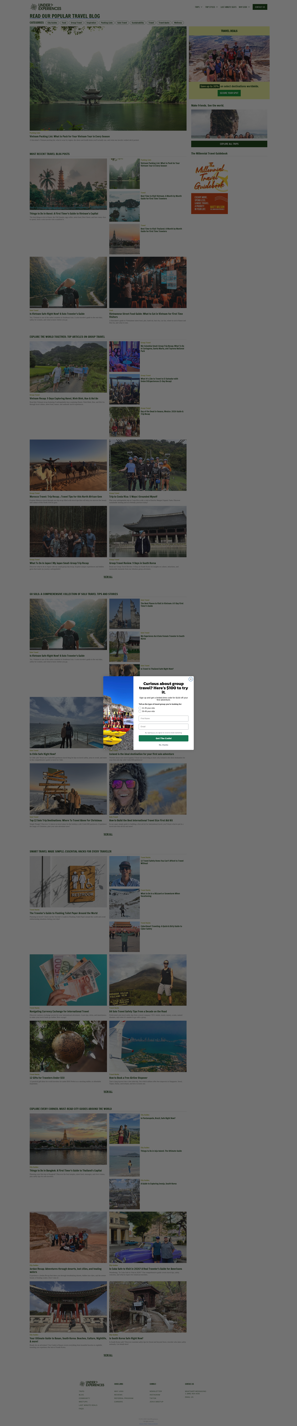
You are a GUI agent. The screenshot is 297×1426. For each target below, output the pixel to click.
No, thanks (163, 744)
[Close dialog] (191, 679)
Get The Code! (163, 738)
